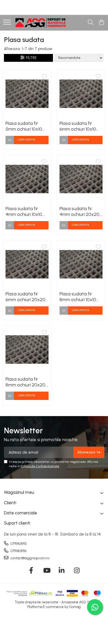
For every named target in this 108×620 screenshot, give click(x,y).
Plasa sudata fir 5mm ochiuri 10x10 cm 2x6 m (24, 126)
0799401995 (18, 544)
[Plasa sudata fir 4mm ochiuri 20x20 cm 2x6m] (81, 179)
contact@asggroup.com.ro (29, 558)
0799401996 (18, 551)
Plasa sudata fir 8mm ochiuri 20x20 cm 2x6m (25, 382)
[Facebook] (31, 570)
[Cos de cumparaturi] (101, 23)
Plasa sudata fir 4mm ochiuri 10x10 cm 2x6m (24, 211)
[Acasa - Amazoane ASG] (40, 23)
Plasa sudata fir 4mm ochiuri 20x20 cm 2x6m (79, 211)
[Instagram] (77, 570)
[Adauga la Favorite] (44, 76)
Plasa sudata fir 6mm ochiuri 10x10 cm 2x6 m (78, 126)
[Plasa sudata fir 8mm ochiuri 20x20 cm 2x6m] (27, 349)
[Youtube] (46, 570)
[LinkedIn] (61, 570)
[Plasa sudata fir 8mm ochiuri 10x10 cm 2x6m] (81, 264)
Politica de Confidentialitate (40, 466)
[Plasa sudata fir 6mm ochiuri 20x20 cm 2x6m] (27, 264)
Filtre (30, 58)
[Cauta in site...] (90, 23)
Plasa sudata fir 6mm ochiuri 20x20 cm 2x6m (25, 296)
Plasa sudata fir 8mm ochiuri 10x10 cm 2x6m (78, 296)
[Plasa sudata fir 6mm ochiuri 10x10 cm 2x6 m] (81, 93)
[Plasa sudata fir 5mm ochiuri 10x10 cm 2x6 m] (27, 93)
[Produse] (7, 22)
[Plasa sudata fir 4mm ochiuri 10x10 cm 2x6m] (27, 179)
